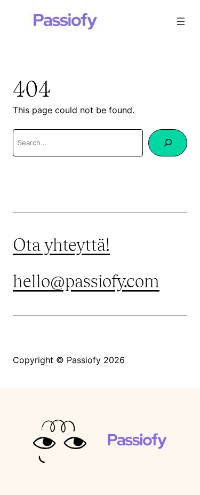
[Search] (167, 142)
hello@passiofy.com (86, 281)
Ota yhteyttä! (61, 244)
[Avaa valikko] (180, 21)
